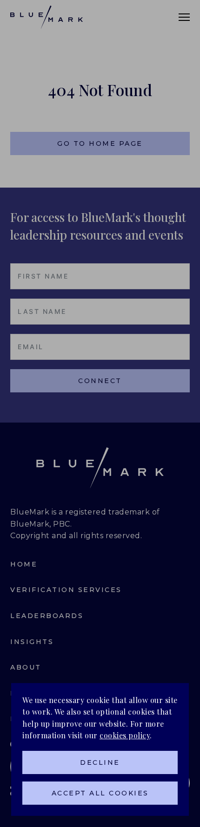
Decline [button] (100, 762)
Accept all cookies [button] (100, 793)
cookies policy (125, 735)
